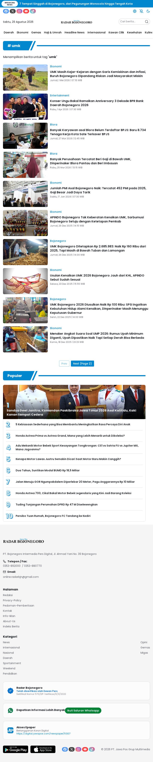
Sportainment (12, 663)
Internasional (11, 647)
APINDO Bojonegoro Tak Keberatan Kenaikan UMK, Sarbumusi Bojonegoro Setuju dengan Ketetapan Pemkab (97, 219)
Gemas (145, 647)
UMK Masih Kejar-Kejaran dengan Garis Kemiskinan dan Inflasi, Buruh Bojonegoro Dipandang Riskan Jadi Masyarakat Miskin (98, 74)
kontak (7, 611)
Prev (64, 363)
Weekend (9, 668)
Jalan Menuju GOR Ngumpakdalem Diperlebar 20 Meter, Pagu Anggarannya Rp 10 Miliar (75, 482)
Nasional (8, 653)
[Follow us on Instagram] (19, 11)
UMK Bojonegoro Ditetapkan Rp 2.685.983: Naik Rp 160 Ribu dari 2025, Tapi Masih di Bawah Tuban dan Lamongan (98, 248)
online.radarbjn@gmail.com (21, 577)
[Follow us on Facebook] (6, 11)
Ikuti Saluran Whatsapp (83, 710)
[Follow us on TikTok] (33, 11)
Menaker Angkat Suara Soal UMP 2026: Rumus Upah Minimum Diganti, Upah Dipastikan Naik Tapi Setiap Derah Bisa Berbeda (97, 335)
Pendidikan (10, 673)
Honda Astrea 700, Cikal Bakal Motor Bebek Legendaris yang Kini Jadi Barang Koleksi (73, 493)
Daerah (8, 658)
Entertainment (59, 95)
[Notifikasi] (141, 11)
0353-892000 (12, 566)
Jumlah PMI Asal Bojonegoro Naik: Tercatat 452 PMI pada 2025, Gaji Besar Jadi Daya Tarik (98, 190)
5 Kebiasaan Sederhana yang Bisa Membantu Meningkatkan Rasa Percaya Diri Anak (73, 424)
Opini (143, 642)
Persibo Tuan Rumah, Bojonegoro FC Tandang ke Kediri (53, 516)
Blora (53, 124)
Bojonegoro (58, 241)
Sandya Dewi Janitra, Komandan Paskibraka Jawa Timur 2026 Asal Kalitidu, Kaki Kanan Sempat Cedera (71, 412)
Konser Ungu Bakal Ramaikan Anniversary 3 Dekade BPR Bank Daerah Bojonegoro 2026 (96, 103)
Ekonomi (55, 66)
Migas (144, 653)
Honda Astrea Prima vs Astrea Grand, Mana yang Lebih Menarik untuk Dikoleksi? (70, 436)
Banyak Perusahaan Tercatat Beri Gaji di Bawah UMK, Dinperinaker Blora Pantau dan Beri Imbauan (90, 161)
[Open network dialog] (134, 11)
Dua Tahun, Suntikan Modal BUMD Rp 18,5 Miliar (48, 470)
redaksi (8, 595)
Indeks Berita (11, 626)
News (6, 642)
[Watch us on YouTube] (26, 11)
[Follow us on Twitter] (13, 11)
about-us (9, 621)
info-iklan (9, 616)
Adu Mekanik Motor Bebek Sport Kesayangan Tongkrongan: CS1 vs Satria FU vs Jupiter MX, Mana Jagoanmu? (77, 447)
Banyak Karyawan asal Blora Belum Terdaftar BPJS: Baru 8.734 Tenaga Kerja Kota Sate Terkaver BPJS (98, 132)
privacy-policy (12, 600)
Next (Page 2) (82, 363)
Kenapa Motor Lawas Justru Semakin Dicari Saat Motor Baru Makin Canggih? (68, 459)
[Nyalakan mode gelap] (148, 11)
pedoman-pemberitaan (18, 605)
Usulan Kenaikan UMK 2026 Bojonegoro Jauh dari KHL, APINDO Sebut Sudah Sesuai (97, 277)
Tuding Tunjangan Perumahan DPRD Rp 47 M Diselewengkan (57, 504)
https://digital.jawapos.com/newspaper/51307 (43, 733)
